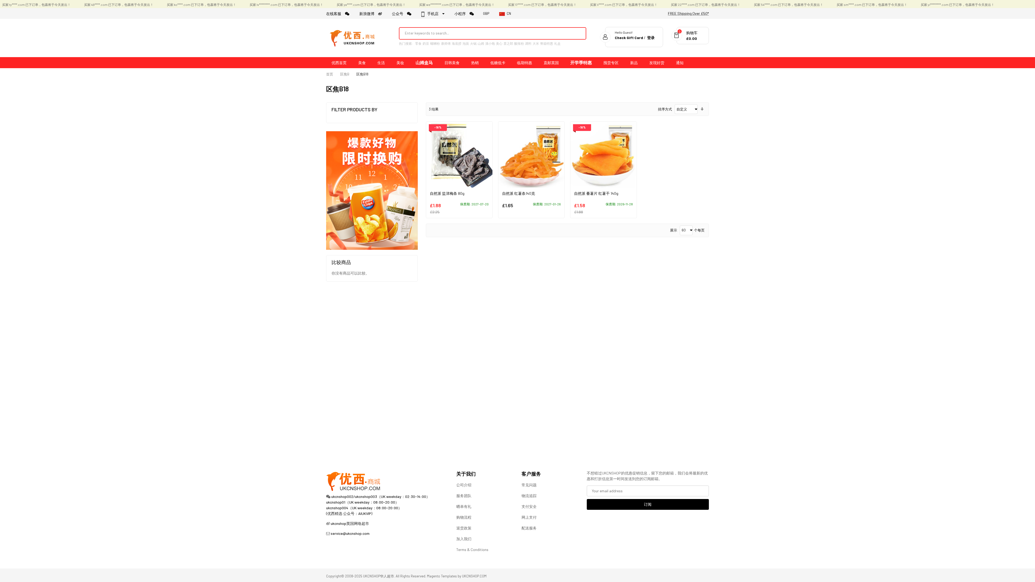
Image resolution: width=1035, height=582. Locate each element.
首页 (329, 74)
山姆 (481, 43)
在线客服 (335, 13)
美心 (499, 43)
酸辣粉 (519, 43)
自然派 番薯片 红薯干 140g (596, 193)
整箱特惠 (546, 43)
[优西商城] (353, 38)
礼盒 (557, 43)
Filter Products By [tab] (354, 109)
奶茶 (426, 43)
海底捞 (456, 43)
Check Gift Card (629, 37)
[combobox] (485, 33)
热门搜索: (406, 43)
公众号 (399, 13)
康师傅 (446, 43)
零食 (418, 43)
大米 (536, 43)
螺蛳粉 (435, 43)
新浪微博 (368, 13)
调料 (528, 43)
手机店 (434, 13)
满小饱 (490, 43)
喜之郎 (508, 43)
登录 (651, 37)
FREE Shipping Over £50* (688, 13)
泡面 (466, 43)
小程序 (462, 13)
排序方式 (665, 109)
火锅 (473, 43)
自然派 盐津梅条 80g (447, 193)
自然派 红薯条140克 (518, 193)
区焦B (344, 74)
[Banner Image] (372, 190)
